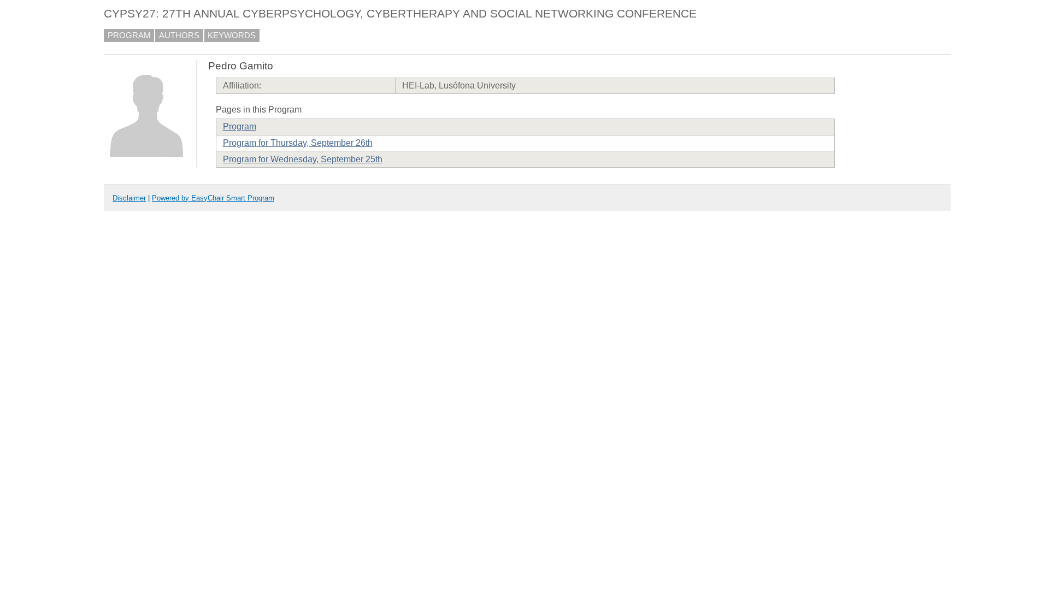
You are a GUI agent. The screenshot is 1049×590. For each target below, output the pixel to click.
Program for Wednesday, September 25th (302, 159)
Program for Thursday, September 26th (298, 143)
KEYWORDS (232, 35)
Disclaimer (129, 198)
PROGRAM (129, 35)
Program (239, 126)
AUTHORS (179, 35)
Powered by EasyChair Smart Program (213, 198)
